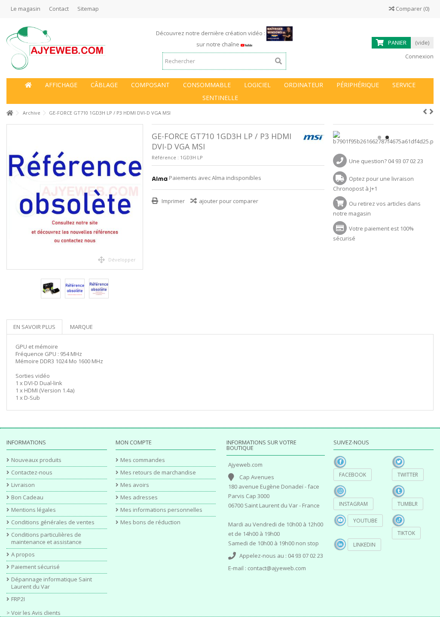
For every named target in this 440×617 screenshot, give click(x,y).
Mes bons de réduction (150, 522)
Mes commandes (142, 460)
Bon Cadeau (27, 497)
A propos (23, 554)
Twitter (407, 474)
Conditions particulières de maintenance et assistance (46, 538)
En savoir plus (34, 327)
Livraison (23, 485)
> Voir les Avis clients (33, 613)
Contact (59, 8)
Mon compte (134, 442)
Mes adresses (139, 497)
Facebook (352, 474)
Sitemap (88, 8)
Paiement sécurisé (35, 567)
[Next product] (431, 111)
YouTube (365, 520)
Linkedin (364, 544)
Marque (81, 327)
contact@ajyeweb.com (277, 568)
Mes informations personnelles (161, 510)
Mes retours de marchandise (158, 472)
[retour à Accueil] (9, 113)
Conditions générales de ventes (53, 522)
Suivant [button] (138, 197)
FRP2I (18, 599)
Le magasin (25, 8)
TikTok (406, 533)
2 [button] (387, 137)
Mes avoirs (134, 485)
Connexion (419, 56)
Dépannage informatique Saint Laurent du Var (51, 583)
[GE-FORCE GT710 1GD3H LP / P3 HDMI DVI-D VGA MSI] (75, 197)
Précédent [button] (11, 197)
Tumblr (407, 504)
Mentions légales (33, 510)
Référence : (165, 157)
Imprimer (172, 201)
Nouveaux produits (36, 460)
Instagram (353, 504)
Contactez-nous (31, 472)
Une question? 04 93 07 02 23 (386, 161)
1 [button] (379, 137)
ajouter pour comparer (228, 201)
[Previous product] (425, 111)
